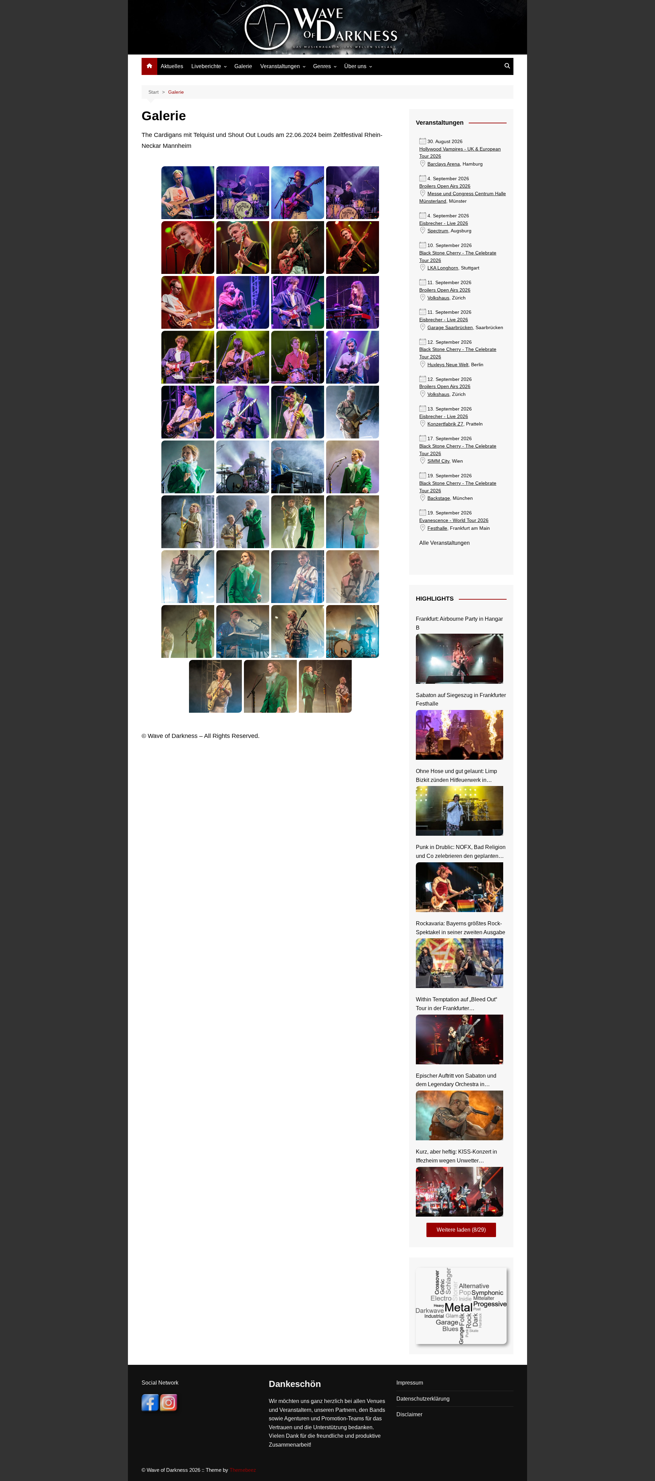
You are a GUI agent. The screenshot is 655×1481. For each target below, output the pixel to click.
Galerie (243, 66)
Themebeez (243, 1470)
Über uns (355, 66)
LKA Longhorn (442, 268)
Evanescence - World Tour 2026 (454, 520)
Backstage (438, 498)
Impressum (409, 1383)
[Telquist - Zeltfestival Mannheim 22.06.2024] (187, 192)
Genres (322, 66)
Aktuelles (172, 66)
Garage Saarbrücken (450, 327)
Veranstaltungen (280, 66)
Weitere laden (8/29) (461, 1230)
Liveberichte (206, 66)
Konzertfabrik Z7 (445, 424)
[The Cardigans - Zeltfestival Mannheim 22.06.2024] (352, 412)
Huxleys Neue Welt (447, 364)
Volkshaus (438, 297)
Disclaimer (409, 1414)
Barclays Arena (443, 164)
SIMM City (438, 461)
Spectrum (437, 230)
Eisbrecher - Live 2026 (443, 223)
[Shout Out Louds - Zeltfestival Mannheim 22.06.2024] (242, 302)
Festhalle (437, 528)
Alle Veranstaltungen (444, 543)
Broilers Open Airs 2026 (444, 186)
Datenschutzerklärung (423, 1399)
